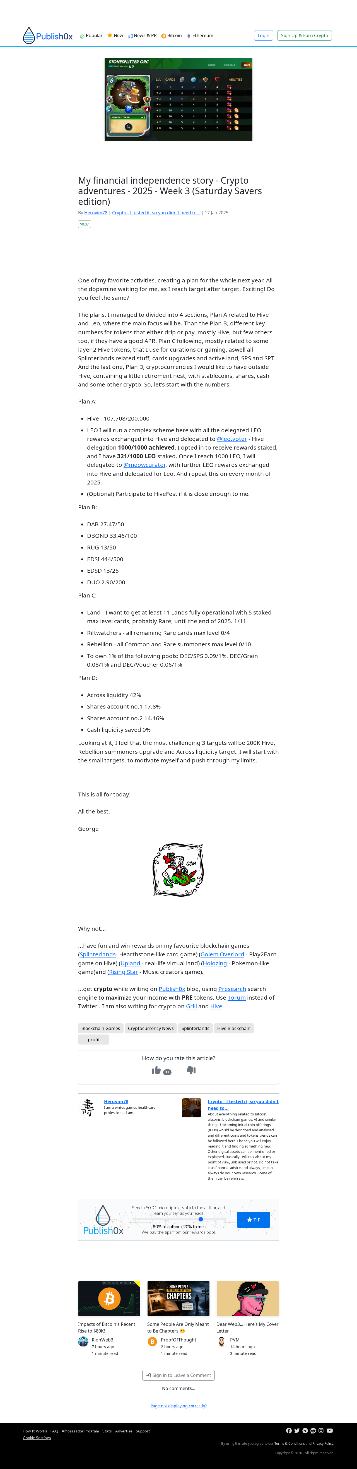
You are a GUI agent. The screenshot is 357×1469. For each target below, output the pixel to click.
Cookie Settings (37, 1437)
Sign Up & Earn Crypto (304, 35)
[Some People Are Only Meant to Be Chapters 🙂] (178, 1298)
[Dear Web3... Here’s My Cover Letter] (247, 1298)
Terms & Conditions (289, 1443)
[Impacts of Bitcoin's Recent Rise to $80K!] (109, 1298)
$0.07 (84, 224)
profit (94, 1039)
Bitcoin (174, 35)
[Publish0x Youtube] (330, 1430)
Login (263, 35)
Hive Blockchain (233, 1028)
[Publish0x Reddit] (314, 1430)
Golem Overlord (222, 954)
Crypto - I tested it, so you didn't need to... (156, 213)
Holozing (215, 963)
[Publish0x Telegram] (306, 1430)
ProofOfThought (178, 1340)
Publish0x (172, 989)
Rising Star (123, 972)
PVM (235, 1340)
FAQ (54, 1431)
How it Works (35, 1431)
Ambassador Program (80, 1431)
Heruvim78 (95, 213)
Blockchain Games (100, 1028)
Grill (192, 1006)
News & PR (145, 35)
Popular (94, 35)
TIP (256, 1219)
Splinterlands (98, 954)
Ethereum (202, 35)
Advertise (123, 1431)
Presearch (232, 989)
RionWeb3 (102, 1340)
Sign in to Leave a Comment (181, 1375)
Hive (216, 1006)
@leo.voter (232, 439)
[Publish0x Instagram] (322, 1430)
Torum (237, 997)
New (118, 35)
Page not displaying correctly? (179, 1405)
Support (143, 1431)
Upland (131, 963)
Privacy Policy (322, 1443)
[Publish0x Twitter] (298, 1430)
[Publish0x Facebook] (290, 1430)
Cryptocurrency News (151, 1028)
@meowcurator (144, 465)
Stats (107, 1431)
